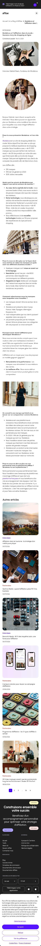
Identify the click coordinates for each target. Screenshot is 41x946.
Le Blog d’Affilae (16, 21)
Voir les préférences (20, 938)
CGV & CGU (25, 843)
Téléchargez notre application (13, 889)
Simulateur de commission (11, 865)
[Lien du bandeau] (35, 5)
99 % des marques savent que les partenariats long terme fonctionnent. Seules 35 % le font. (20, 780)
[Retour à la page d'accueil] (6, 13)
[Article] (20, 519)
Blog (4, 860)
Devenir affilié (7, 848)
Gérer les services (20, 921)
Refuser (20, 933)
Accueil (5, 21)
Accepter (20, 927)
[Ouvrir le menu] (36, 13)
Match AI (5, 846)
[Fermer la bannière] (37, 3)
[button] (38, 897)
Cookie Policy (13, 943)
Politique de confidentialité (29, 846)
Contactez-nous (8, 851)
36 (26, 790)
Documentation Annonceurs (12, 868)
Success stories (7, 863)
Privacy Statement (25, 943)
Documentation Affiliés (10, 870)
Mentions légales (26, 848)
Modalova (6, 141)
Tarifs (4, 843)
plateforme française (10, 479)
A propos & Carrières (28, 841)
